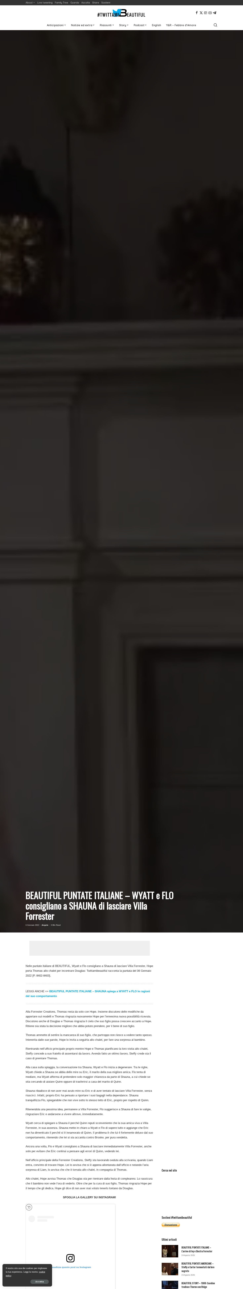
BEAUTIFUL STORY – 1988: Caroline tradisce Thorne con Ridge (198, 1285)
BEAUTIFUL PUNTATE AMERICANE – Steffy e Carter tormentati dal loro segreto (198, 1267)
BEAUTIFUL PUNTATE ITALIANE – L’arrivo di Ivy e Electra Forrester (197, 1249)
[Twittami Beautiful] (121, 13)
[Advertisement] (89, 948)
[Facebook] (196, 13)
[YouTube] (210, 13)
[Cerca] (215, 25)
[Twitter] (201, 13)
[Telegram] (214, 13)
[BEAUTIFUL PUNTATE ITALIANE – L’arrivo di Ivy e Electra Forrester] (170, 1251)
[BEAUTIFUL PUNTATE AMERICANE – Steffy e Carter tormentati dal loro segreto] (170, 1269)
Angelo (45, 925)
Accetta (39, 1281)
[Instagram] (205, 13)
